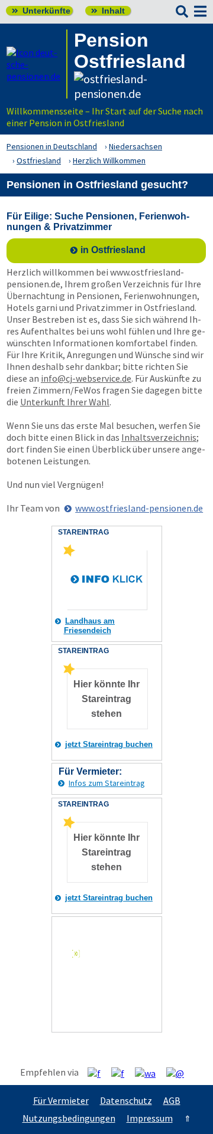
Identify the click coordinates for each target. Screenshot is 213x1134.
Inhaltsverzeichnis (158, 437)
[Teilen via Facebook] (98, 1072)
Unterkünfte (41, 10)
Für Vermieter (61, 1100)
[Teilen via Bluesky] (122, 1072)
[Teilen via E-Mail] (179, 1072)
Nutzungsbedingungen (68, 1118)
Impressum (150, 1118)
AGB (171, 1100)
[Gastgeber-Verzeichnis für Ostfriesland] (37, 64)
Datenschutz (126, 1100)
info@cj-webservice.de (86, 378)
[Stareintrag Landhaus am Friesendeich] (69, 554)
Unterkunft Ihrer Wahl (64, 402)
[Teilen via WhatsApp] (149, 1072)
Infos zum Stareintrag (107, 783)
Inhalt (108, 10)
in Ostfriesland (113, 250)
